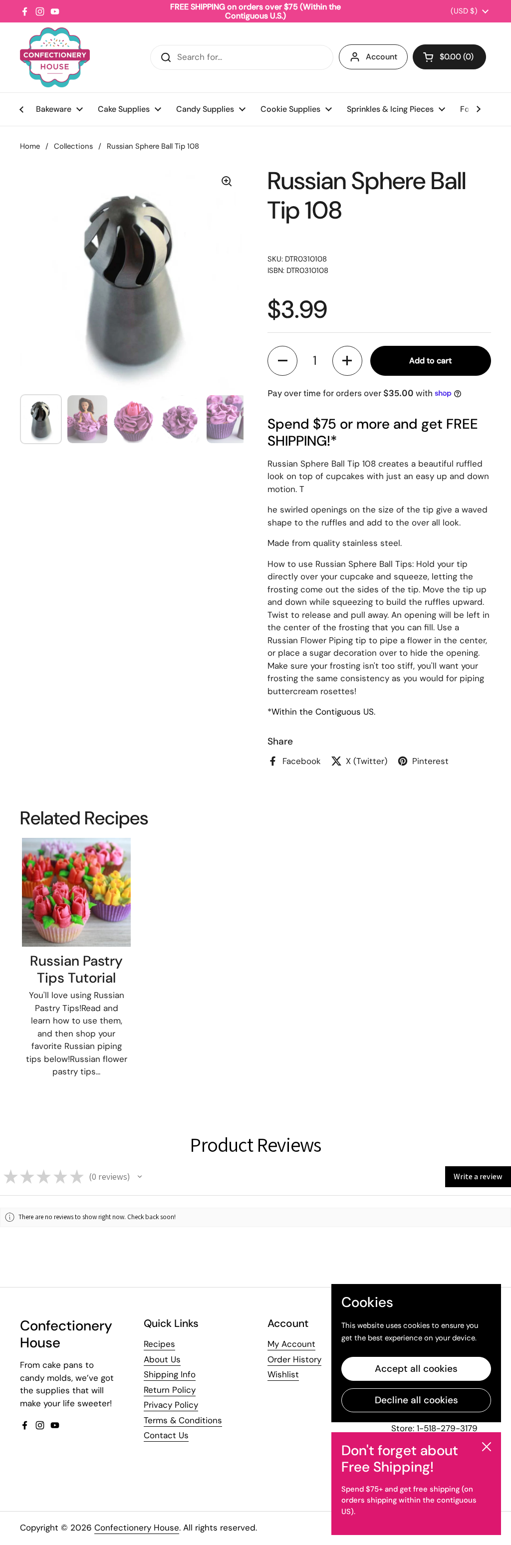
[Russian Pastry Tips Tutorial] (76, 892)
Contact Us (166, 1435)
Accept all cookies (416, 1368)
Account (381, 56)
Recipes (159, 1343)
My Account (291, 1343)
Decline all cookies (416, 1400)
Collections (73, 146)
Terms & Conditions (183, 1420)
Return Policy (170, 1389)
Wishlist (283, 1374)
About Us (162, 1359)
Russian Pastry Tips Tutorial (76, 969)
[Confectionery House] (55, 57)
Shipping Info (170, 1374)
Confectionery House (136, 1527)
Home (30, 146)
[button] (449, 56)
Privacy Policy (171, 1404)
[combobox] (241, 57)
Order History (294, 1359)
